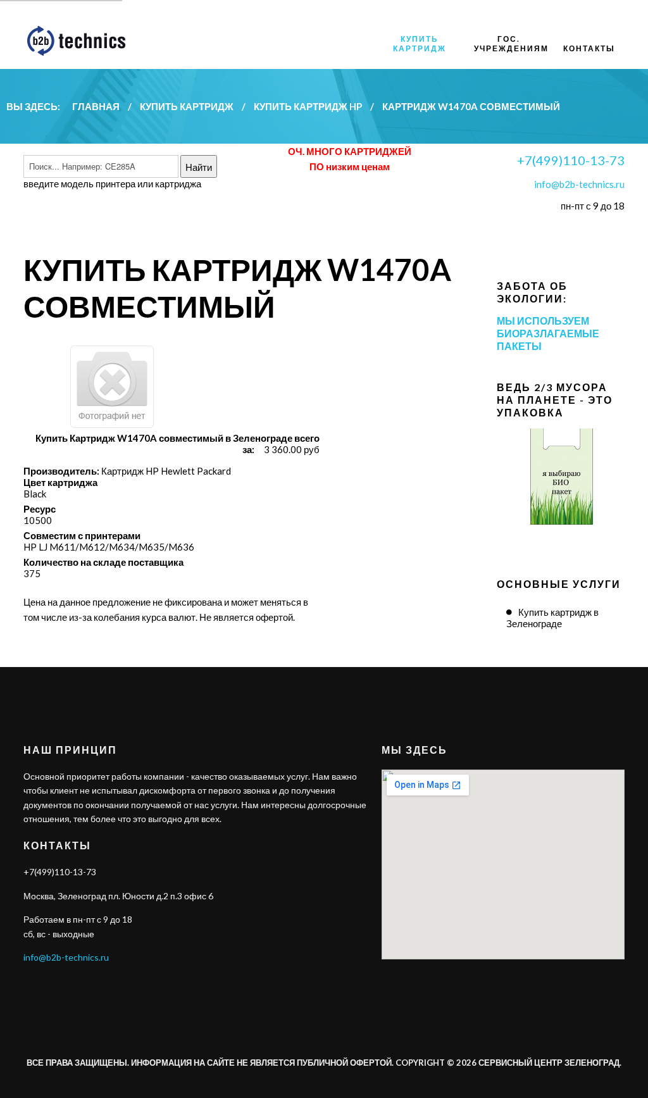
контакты (589, 48)
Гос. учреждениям (511, 43)
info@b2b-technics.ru (579, 184)
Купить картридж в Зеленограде (552, 617)
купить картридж (419, 43)
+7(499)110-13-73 (571, 160)
